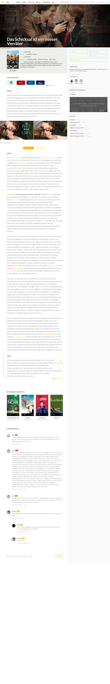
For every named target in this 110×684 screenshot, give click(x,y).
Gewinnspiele (46, 2)
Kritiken (18, 2)
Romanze (29, 54)
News (7, 2)
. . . (57, 1)
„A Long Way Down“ (19, 337)
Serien (24, 2)
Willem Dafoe (12, 271)
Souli (18, 525)
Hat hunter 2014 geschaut (77, 133)
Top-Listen (31, 2)
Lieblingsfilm (75, 55)
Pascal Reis (59, 378)
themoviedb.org (7, 48)
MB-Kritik (28, 148)
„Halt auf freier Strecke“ (49, 157)
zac (13, 496)
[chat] (96, 2)
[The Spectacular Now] (13, 404)
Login (107, 2)
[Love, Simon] (42, 404)
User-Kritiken (40, 148)
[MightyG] (71, 80)
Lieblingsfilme (73, 130)
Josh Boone (11, 194)
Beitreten (101, 2)
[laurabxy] (81, 80)
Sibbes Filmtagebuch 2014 (77, 136)
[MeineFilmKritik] (76, 80)
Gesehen (74, 51)
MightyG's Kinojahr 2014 (76, 128)
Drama (35, 54)
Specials (38, 2)
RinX (13, 450)
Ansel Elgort (18, 268)
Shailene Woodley (53, 265)
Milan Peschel (22, 163)
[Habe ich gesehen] (8, 414)
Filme (12, 2)
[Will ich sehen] (10, 414)
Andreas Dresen (15, 157)
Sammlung (93, 55)
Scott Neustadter (32, 59)
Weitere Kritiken (74, 76)
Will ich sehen (94, 51)
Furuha (14, 511)
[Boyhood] (56, 404)
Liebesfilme (73, 125)
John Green (52, 59)
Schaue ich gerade (76, 60)
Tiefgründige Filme (75, 122)
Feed (53, 2)
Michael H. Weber (43, 59)
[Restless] (27, 404)
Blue (13, 435)
